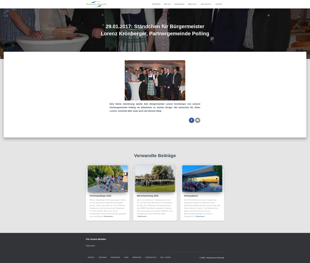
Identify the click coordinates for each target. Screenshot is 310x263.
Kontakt (219, 4)
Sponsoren (115, 257)
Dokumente (90, 246)
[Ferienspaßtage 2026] (108, 178)
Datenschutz (150, 257)
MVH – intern (165, 257)
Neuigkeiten (179, 4)
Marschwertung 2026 (147, 196)
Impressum (136, 257)
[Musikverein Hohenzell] (96, 4)
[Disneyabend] (202, 178)
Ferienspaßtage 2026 (100, 196)
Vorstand (103, 257)
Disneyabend (191, 196)
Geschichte (206, 4)
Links (126, 257)
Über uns (192, 4)
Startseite (156, 4)
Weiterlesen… (109, 216)
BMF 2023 (167, 4)
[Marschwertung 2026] (155, 178)
